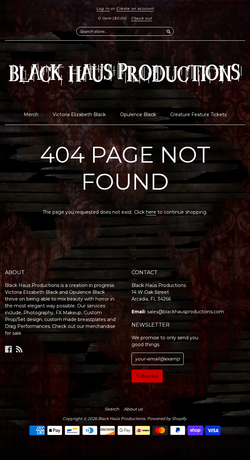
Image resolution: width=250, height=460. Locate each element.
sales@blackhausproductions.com (185, 312)
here (151, 212)
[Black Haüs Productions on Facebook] (8, 349)
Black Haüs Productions (121, 418)
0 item (112, 18)
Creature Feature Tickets (198, 114)
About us (133, 409)
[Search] (169, 31)
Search (111, 409)
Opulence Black (138, 114)
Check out (141, 18)
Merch (31, 114)
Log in (102, 8)
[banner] (125, 74)
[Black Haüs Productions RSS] (19, 349)
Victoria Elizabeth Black (79, 114)
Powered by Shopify (167, 418)
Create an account (135, 8)
